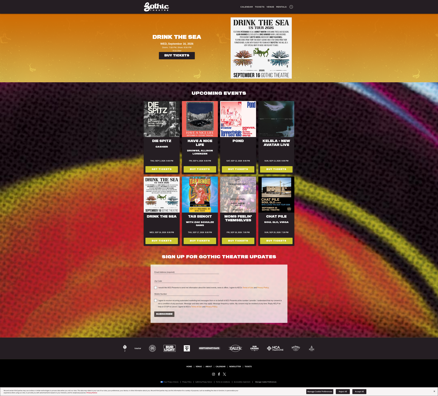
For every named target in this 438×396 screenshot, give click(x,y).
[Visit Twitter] (224, 374)
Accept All (359, 391)
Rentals (281, 7)
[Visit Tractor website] (138, 348)
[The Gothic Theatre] (156, 6)
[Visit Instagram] (213, 374)
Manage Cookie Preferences (319, 391)
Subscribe (164, 314)
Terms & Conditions (223, 382)
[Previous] (4, 48)
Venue (199, 366)
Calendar (221, 366)
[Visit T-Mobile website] (187, 348)
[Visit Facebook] (219, 374)
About (209, 366)
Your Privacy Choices (171, 382)
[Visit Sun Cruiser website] (254, 348)
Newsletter (235, 366)
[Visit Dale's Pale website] (235, 348)
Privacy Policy (263, 288)
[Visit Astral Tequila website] (311, 348)
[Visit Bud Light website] (170, 348)
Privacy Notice (91, 393)
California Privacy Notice (203, 382)
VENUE (270, 7)
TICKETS (260, 7)
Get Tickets (162, 169)
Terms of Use (248, 288)
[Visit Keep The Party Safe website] (209, 348)
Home (189, 366)
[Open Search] (291, 7)
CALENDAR (246, 7)
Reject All (343, 391)
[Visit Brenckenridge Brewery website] (152, 348)
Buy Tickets (97, 57)
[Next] (434, 48)
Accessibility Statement (242, 382)
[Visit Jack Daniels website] (296, 348)
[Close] (434, 391)
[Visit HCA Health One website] (275, 348)
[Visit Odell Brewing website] (125, 348)
